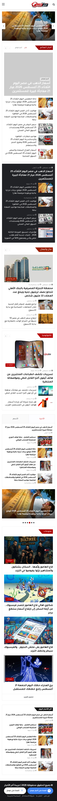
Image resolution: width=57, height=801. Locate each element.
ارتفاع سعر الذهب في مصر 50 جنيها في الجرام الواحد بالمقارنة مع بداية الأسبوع (20, 321)
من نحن (47, 796)
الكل (25, 48)
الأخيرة (41, 419)
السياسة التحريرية (13, 796)
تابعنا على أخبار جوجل (40, 791)
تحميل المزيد (28, 697)
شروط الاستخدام (28, 796)
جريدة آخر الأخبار (12, 785)
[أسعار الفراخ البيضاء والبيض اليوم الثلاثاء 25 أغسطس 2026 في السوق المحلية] (45, 154)
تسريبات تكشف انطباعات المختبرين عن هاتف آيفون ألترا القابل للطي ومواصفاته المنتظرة (29, 30)
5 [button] (25, 522)
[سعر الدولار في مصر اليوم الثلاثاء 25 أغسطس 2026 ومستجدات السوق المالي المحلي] (45, 128)
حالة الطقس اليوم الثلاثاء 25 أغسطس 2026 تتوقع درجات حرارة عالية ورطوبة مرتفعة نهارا (21, 102)
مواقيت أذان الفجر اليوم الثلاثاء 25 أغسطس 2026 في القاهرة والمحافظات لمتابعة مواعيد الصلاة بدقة (20, 477)
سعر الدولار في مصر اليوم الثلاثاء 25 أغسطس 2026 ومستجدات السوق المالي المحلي (21, 128)
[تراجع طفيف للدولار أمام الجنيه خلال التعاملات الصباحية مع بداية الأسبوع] (45, 305)
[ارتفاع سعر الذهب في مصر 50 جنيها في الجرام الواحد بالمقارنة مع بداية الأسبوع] (45, 319)
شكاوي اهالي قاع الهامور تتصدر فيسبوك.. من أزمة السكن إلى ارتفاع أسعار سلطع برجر (29, 609)
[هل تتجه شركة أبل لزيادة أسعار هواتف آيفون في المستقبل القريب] (45, 403)
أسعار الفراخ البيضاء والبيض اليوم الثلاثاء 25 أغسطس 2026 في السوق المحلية (20, 153)
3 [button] (29, 522)
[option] (28, 26)
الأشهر (15, 419)
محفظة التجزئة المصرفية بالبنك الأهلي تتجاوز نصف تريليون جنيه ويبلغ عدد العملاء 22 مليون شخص (30, 292)
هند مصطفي (46, 168)
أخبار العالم (18, 48)
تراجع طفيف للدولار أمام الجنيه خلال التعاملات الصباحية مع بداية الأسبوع (21, 307)
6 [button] (23, 522)
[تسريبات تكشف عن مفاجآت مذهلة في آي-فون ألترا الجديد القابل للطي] (45, 391)
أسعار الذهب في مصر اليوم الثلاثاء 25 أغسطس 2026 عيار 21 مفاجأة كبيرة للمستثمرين (31, 175)
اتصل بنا (39, 796)
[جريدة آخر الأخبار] (39, 5)
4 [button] (27, 522)
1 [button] (33, 522)
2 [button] (31, 522)
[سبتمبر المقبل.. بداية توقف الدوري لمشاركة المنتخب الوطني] (45, 441)
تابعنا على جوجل (14, 791)
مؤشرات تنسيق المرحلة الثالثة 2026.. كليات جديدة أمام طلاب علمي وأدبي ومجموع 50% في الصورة (20, 235)
